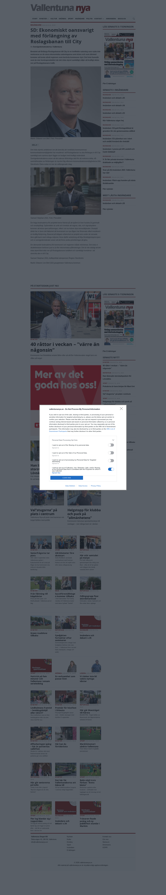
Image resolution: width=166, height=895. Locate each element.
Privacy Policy (96, 486)
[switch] (111, 445)
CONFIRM (67, 478)
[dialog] (83, 447)
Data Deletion (70, 486)
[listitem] (83, 440)
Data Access (83, 486)
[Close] (122, 409)
